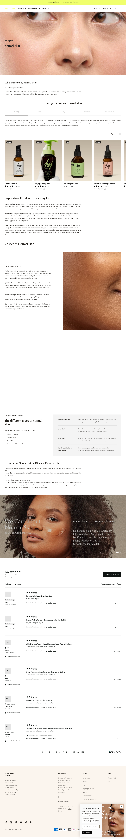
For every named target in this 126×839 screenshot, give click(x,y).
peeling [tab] (63, 112)
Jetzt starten (62, 797)
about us (44, 8)
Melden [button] (50, 603)
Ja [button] (46, 603)
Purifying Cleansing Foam (42, 184)
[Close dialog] (121, 806)
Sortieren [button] (8, 584)
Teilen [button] (54, 603)
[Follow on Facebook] (6, 822)
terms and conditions (89, 799)
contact (85, 781)
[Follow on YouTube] (21, 822)
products (21, 8)
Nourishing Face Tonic (71, 184)
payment (85, 792)
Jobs (109, 781)
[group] (63, 526)
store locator (86, 778)
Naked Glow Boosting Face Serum (104, 184)
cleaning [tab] (16, 112)
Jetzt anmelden (87, 832)
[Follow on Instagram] (11, 822)
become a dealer (88, 796)
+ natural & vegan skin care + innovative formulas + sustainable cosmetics (63, 2)
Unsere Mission (112, 778)
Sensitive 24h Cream (11, 184)
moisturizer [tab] (86, 112)
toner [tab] (39, 112)
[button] (18, 186)
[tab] (108, 584)
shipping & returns (88, 789)
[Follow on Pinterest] (16, 822)
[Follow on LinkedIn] (31, 822)
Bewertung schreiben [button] (112, 574)
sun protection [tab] (109, 112)
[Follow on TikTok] (26, 822)
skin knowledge (33, 8)
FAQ (84, 785)
